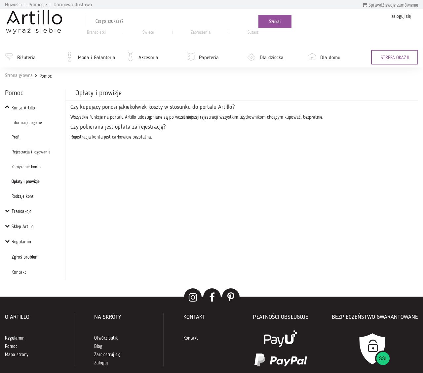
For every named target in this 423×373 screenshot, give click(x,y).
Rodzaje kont (22, 196)
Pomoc (11, 346)
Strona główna (19, 75)
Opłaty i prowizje (26, 182)
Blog (98, 346)
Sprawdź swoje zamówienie (392, 5)
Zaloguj (101, 363)
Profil (16, 137)
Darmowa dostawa (73, 5)
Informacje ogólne (27, 123)
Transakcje (21, 211)
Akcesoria (148, 58)
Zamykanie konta (26, 167)
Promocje (37, 5)
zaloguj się (401, 16)
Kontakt (19, 272)
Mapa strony (16, 354)
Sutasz (253, 32)
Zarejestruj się (107, 354)
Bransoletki (96, 32)
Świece (148, 32)
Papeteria (209, 58)
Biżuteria (26, 58)
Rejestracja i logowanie (31, 152)
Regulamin (21, 242)
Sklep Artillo (23, 227)
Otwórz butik (106, 338)
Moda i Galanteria (96, 58)
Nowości (13, 5)
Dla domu (330, 58)
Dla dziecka (272, 58)
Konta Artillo (23, 108)
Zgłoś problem (25, 257)
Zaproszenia (201, 32)
